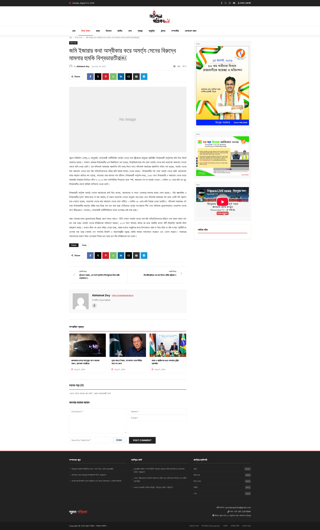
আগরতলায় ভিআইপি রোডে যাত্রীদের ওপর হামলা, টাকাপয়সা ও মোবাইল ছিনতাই (96, 481)
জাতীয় (120, 30)
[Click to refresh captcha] (119, 440)
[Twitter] (225, 3)
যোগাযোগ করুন (190, 30)
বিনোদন (109, 30)
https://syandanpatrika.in (123, 295)
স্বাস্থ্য (140, 30)
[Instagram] (230, 3)
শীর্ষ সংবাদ (222, 475)
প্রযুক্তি (151, 30)
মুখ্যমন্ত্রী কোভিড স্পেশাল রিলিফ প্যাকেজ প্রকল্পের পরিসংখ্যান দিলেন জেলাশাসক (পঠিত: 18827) (159, 470)
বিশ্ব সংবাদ (85, 30)
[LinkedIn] (121, 76)
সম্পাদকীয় (175, 30)
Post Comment (142, 440)
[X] (98, 76)
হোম (73, 30)
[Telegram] (144, 76)
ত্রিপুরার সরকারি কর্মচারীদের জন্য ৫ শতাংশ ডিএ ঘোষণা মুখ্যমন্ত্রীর (92, 469)
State (84, 245)
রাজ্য (98, 30)
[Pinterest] (105, 76)
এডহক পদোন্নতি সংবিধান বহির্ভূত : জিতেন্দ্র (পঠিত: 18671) (153, 487)
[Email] (128, 76)
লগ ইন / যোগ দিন (245, 3)
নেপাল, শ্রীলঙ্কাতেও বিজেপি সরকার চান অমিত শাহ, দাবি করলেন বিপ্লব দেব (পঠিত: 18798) (160, 479)
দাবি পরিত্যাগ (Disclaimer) (211, 526)
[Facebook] (221, 3)
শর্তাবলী (225, 526)
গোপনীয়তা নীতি (234, 526)
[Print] (136, 76)
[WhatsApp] (113, 76)
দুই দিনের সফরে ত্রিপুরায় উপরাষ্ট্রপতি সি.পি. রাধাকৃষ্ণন (89, 475)
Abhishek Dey (83, 66)
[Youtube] (234, 3)
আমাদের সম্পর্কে (193, 526)
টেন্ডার (163, 30)
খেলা (130, 30)
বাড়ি (70, 37)
